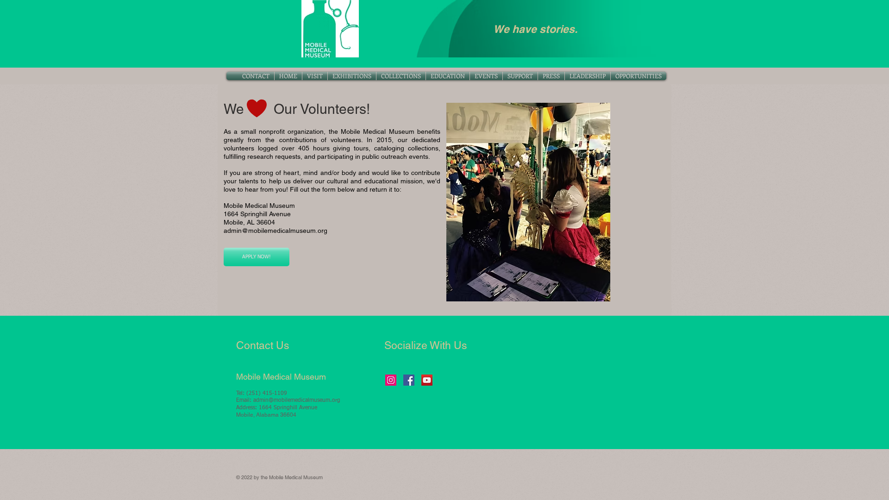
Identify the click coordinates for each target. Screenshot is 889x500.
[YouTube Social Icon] (426, 380)
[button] (401, 76)
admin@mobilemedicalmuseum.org (275, 230)
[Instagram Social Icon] (390, 380)
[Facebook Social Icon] (408, 380)
